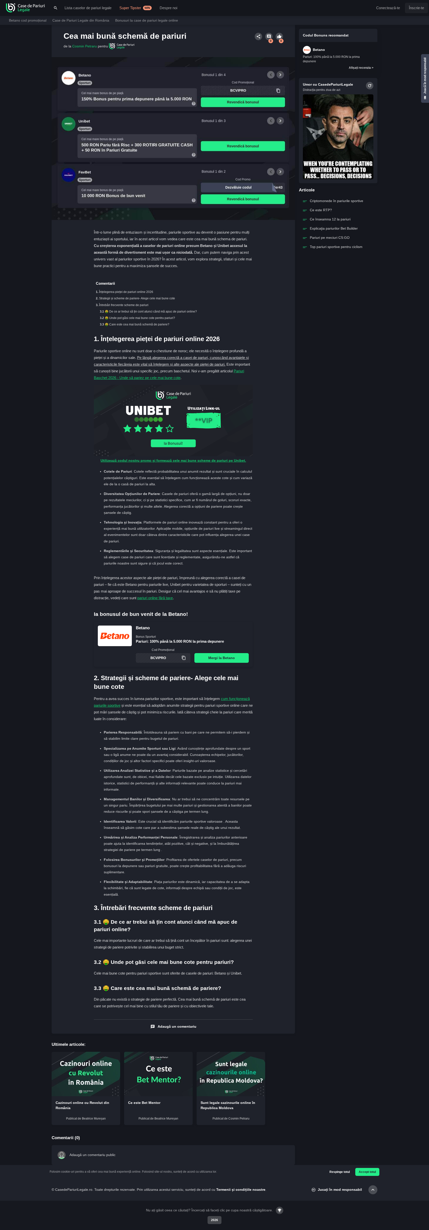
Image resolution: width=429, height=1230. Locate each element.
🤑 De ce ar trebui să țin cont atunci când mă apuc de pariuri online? (151, 311)
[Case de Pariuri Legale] (25, 8)
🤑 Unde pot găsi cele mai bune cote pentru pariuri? (140, 318)
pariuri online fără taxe (155, 598)
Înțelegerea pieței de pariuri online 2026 (126, 292)
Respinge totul (339, 1172)
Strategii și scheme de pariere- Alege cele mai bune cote (137, 298)
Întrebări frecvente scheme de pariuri (123, 305)
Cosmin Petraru (84, 46)
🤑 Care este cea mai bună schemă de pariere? (137, 324)
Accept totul (367, 1172)
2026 (214, 1220)
